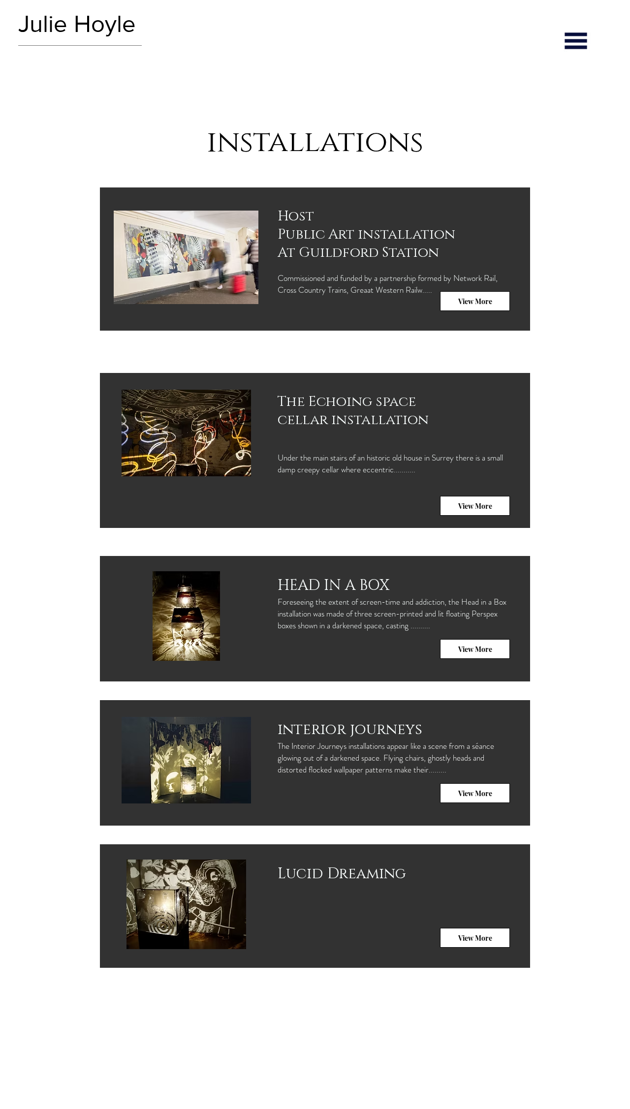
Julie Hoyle (80, 24)
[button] (576, 41)
